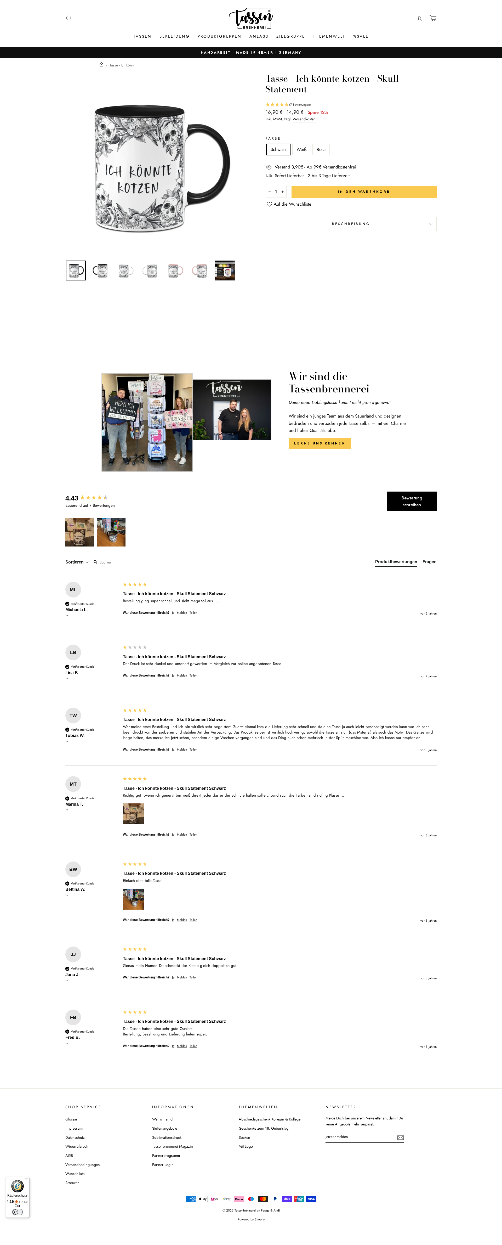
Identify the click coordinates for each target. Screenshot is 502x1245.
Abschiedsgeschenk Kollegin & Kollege (269, 1119)
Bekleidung (174, 36)
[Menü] (26, 1180)
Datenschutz (75, 1137)
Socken (244, 1137)
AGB (69, 1155)
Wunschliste (74, 1173)
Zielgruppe (290, 36)
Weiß (301, 149)
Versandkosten (304, 119)
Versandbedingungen (82, 1164)
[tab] (396, 563)
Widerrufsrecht (77, 1146)
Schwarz (279, 149)
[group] (92, 498)
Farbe (273, 138)
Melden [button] (182, 613)
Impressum (74, 1128)
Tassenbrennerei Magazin (172, 1146)
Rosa (321, 149)
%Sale (361, 36)
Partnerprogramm (166, 1155)
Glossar (71, 1119)
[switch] (17, 1212)
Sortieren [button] (75, 562)
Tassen (142, 36)
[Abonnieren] (400, 1137)
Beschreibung (351, 223)
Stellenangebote (164, 1128)
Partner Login (163, 1164)
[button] (351, 104)
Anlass (259, 36)
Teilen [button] (193, 613)
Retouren (72, 1182)
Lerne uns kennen (319, 443)
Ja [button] (173, 613)
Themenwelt (329, 36)
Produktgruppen (220, 36)
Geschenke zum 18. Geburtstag (263, 1128)
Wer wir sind (162, 1119)
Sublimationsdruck (166, 1137)
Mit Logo (246, 1146)
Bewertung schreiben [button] (412, 501)
